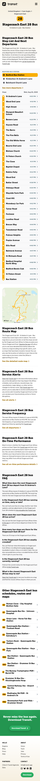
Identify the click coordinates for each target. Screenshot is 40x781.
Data (4, 767)
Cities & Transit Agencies (10, 765)
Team (22, 749)
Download (27, 775)
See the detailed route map (15, 361)
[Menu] (36, 4)
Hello (4, 743)
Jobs (22, 751)
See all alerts (8, 400)
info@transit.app (26, 765)
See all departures (10, 428)
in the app (5, 523)
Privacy (23, 754)
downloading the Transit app (26, 510)
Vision (23, 746)
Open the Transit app (9, 379)
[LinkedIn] (31, 768)
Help (3, 754)
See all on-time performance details (19, 464)
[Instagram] (22, 768)
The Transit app (25, 387)
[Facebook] (28, 768)
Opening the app (24, 344)
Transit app (27, 424)
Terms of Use (25, 756)
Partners (6, 761)
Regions (5, 746)
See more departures (11, 88)
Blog (3, 749)
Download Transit (19, 728)
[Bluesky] (25, 768)
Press (4, 751)
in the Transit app (27, 548)
